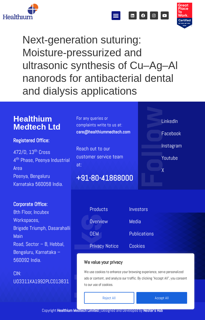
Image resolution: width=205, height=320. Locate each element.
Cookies (137, 245)
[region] (135, 281)
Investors (138, 209)
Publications (141, 233)
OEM (94, 233)
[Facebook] (143, 15)
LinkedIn (169, 121)
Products (99, 209)
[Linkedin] (133, 15)
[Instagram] (154, 15)
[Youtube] (165, 15)
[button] (116, 15)
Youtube (169, 157)
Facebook (171, 133)
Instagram (171, 145)
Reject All (109, 297)
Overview (99, 221)
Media (135, 221)
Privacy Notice (104, 245)
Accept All (162, 297)
